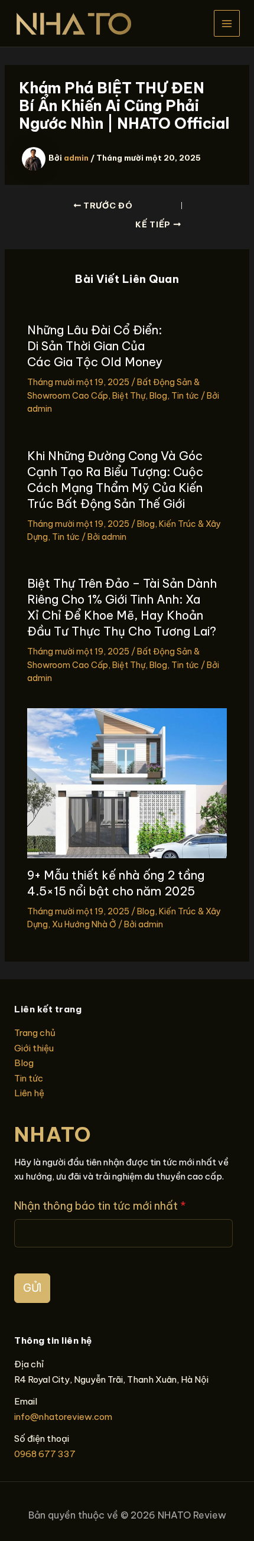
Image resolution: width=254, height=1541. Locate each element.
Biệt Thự (128, 395)
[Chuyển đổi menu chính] (227, 23)
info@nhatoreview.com (63, 1416)
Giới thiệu (34, 1048)
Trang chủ (35, 1032)
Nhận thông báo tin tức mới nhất (100, 1206)
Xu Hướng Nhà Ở (84, 924)
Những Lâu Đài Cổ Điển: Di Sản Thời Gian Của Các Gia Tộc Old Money (94, 345)
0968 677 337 (45, 1453)
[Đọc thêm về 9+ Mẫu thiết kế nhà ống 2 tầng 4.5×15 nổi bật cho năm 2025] (127, 782)
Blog (158, 395)
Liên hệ (29, 1093)
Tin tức (185, 395)
